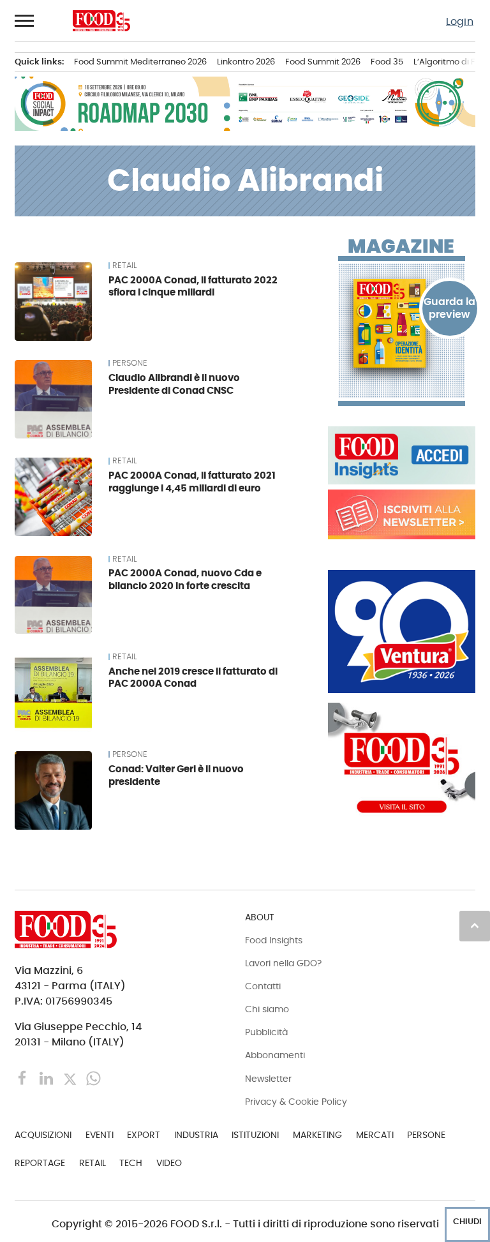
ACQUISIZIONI (43, 1134)
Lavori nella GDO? (283, 963)
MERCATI (375, 1134)
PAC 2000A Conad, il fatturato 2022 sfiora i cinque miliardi (193, 286)
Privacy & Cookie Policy (296, 1101)
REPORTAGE (40, 1162)
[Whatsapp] (93, 1077)
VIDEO (169, 1162)
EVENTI (99, 1134)
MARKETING (317, 1134)
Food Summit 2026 (322, 61)
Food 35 (387, 61)
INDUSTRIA (196, 1134)
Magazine (401, 246)
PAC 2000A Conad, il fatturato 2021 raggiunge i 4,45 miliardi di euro (192, 481)
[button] (25, 20)
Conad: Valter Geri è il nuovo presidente (176, 775)
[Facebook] (24, 1077)
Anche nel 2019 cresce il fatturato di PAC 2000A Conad (193, 677)
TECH (130, 1162)
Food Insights (273, 940)
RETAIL (124, 265)
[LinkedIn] (47, 1077)
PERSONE (129, 363)
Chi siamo (267, 1009)
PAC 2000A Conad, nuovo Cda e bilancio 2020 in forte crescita (185, 579)
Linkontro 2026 (246, 61)
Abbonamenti (275, 1055)
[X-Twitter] (71, 1077)
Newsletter (268, 1078)
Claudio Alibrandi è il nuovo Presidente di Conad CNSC (174, 384)
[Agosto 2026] (401, 323)
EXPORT (143, 1134)
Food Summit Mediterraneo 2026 (140, 61)
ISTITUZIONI (255, 1134)
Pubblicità (266, 1032)
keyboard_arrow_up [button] (474, 925)
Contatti (263, 986)
